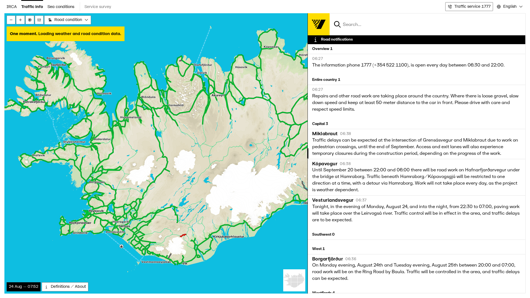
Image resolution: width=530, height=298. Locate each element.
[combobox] (509, 6)
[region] (265, 153)
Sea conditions (60, 6)
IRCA (12, 6)
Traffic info (32, 6)
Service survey (97, 6)
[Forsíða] (319, 24)
